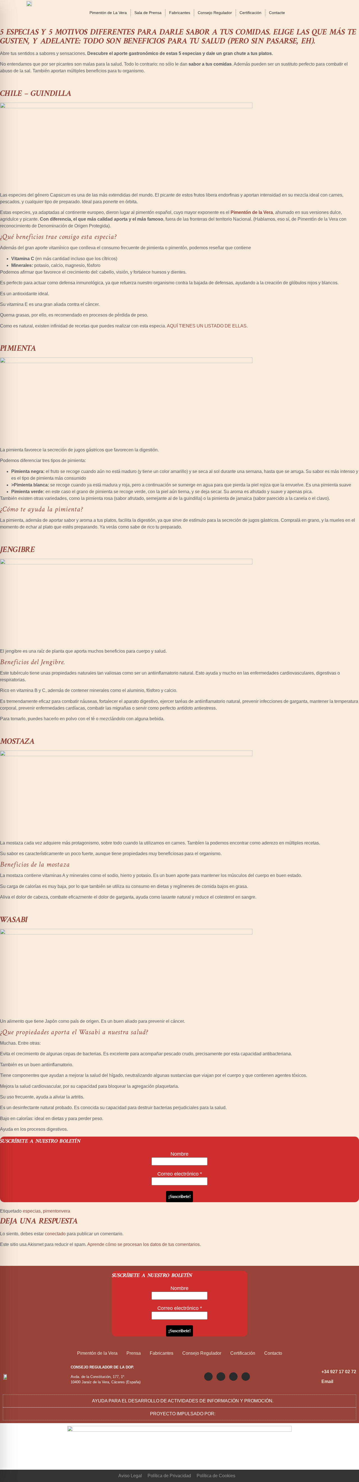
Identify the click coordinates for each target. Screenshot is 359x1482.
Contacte (277, 12)
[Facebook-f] (233, 1376)
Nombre (179, 1154)
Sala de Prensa (148, 12)
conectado (55, 1233)
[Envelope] (245, 1376)
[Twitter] (221, 1376)
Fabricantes (179, 12)
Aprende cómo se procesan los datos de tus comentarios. (144, 1244)
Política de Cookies (216, 1475)
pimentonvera (56, 1211)
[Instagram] (208, 1376)
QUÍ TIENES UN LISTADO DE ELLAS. (209, 326)
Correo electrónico (179, 1174)
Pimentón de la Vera (252, 212)
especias (32, 1211)
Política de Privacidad (169, 1475)
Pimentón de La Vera (108, 12)
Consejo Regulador (215, 12)
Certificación (250, 12)
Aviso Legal (130, 1475)
